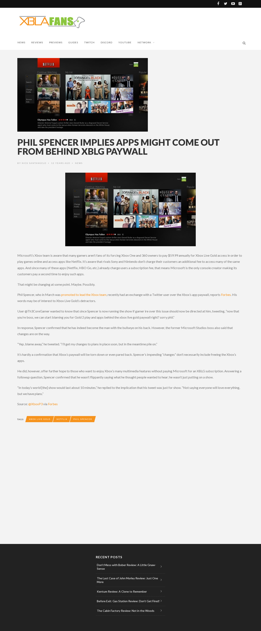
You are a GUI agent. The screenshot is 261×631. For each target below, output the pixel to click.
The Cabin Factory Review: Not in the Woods (125, 610)
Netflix (61, 419)
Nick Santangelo (34, 163)
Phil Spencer (82, 419)
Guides (73, 42)
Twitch (89, 42)
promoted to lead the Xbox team (83, 294)
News (21, 42)
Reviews (37, 42)
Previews (55, 42)
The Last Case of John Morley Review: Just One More (127, 580)
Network (144, 42)
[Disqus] (98, 487)
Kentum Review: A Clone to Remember (122, 591)
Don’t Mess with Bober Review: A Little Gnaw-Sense (126, 566)
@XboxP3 (35, 404)
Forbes (226, 294)
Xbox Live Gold (39, 419)
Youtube (125, 42)
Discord (106, 42)
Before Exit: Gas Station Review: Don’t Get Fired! (128, 601)
